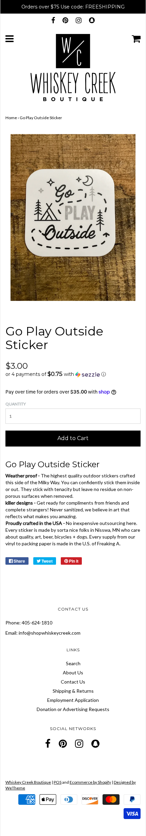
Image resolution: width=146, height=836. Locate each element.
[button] (73, 374)
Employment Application (73, 700)
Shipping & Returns (73, 691)
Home (11, 117)
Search (73, 663)
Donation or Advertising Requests (73, 709)
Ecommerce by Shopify (90, 782)
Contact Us (73, 682)
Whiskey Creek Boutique (28, 782)
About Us (73, 672)
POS (57, 782)
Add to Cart (73, 438)
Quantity (15, 403)
